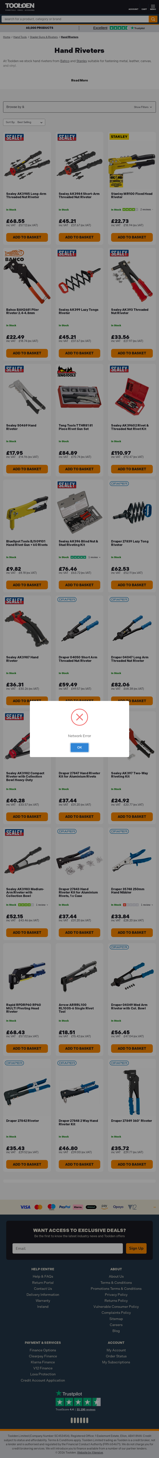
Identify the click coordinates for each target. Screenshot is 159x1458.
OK (79, 747)
